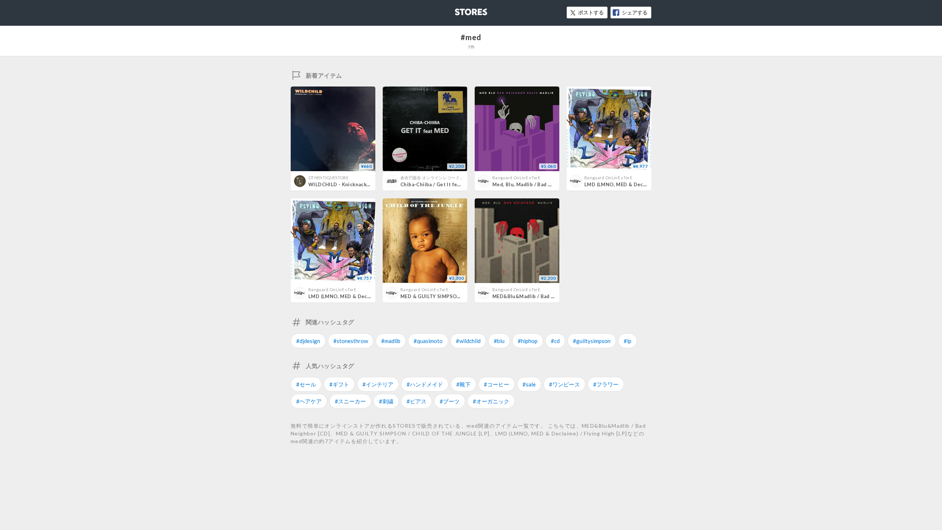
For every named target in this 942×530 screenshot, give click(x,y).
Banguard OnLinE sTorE (516, 177)
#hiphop (528, 341)
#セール (306, 384)
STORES (459, 10)
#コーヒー (496, 384)
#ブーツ (450, 401)
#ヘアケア (309, 401)
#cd (555, 341)
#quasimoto (428, 341)
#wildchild (468, 341)
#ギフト (339, 384)
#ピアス (416, 401)
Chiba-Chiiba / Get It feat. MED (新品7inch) (452, 184)
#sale (529, 384)
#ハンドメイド (425, 384)
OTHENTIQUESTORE (328, 177)
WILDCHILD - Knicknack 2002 (344, 184)
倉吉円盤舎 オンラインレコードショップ (438, 177)
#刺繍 (386, 401)
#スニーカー (350, 401)
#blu (499, 341)
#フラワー (606, 384)
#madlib (390, 341)
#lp (627, 341)
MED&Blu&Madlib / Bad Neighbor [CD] (539, 296)
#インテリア (377, 384)
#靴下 (463, 384)
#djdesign (308, 341)
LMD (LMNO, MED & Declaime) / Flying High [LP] (366, 296)
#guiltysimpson (591, 341)
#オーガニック (491, 401)
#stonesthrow (350, 341)
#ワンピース (564, 384)
